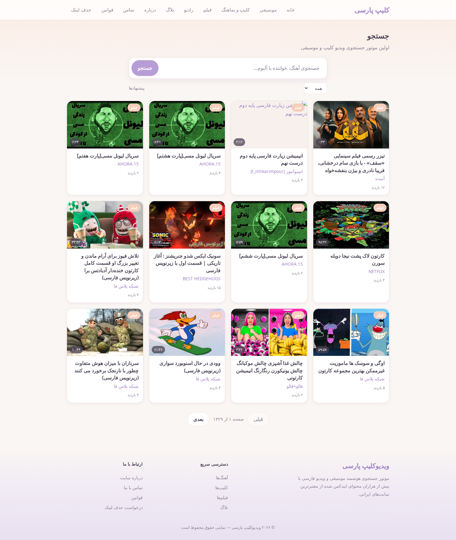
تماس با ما (133, 487)
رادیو (188, 10)
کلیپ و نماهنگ (235, 10)
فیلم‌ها (222, 497)
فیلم (207, 10)
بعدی (198, 419)
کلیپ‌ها (221, 487)
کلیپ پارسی (372, 9)
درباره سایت (131, 477)
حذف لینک (81, 10)
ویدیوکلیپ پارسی (365, 465)
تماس (128, 10)
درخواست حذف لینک (124, 507)
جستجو (145, 67)
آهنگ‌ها (222, 477)
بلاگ (170, 10)
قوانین (107, 10)
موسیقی (268, 10)
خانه (291, 10)
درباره (150, 10)
